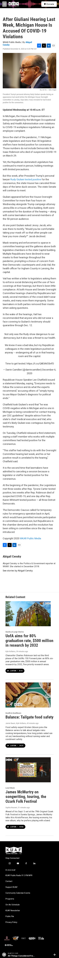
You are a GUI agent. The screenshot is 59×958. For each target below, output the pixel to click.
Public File (9, 916)
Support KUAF (11, 887)
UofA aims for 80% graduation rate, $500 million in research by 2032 (29, 640)
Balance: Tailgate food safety (29, 717)
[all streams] (55, 954)
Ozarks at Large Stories (14, 632)
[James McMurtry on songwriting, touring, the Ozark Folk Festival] (28, 769)
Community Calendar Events (17, 893)
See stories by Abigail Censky (18, 570)
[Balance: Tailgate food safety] (28, 694)
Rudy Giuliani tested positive (26, 179)
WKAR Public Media (30, 538)
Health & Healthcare (13, 713)
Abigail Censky (12, 556)
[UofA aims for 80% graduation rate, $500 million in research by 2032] (28, 613)
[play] (4, 954)
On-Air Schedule (12, 905)
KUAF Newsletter (12, 911)
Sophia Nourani (11, 807)
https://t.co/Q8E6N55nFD (40, 363)
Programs (9, 899)
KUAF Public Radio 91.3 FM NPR (18, 875)
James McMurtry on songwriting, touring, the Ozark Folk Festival (25, 797)
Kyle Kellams (10, 651)
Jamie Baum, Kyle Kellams (15, 723)
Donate (50, 4)
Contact (8, 881)
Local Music (10, 788)
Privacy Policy (11, 922)
